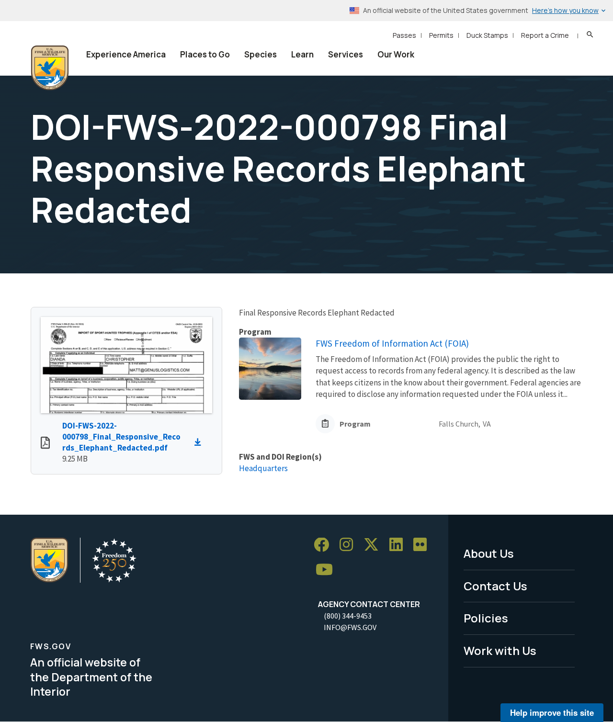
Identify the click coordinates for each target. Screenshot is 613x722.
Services (345, 54)
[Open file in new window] (45, 444)
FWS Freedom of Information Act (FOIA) (392, 343)
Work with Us (500, 650)
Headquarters (263, 468)
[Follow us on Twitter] (374, 545)
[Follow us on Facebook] (325, 545)
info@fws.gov (350, 627)
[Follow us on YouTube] (328, 570)
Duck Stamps (487, 35)
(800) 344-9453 (348, 615)
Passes (404, 35)
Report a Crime (545, 35)
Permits (441, 35)
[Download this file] (200, 442)
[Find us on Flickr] (423, 545)
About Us (489, 553)
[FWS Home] (50, 68)
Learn (302, 54)
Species (260, 54)
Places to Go (205, 54)
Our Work (395, 54)
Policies (486, 618)
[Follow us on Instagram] (350, 545)
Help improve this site (552, 712)
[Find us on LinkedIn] (399, 545)
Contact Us (495, 586)
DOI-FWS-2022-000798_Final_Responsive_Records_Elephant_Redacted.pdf (121, 436)
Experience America (126, 54)
